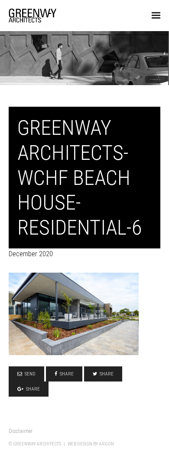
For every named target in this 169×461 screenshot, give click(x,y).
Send (30, 374)
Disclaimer (20, 431)
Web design (80, 444)
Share (67, 374)
